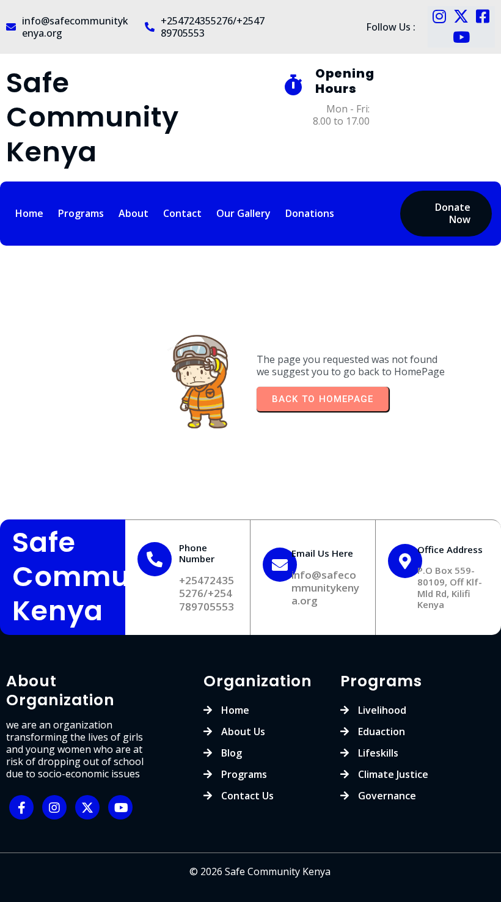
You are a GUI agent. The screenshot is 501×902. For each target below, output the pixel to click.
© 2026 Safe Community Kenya (260, 871)
